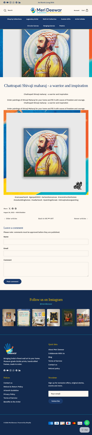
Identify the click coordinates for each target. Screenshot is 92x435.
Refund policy (54, 368)
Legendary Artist (32, 19)
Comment (8, 260)
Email (6, 248)
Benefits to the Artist (12, 402)
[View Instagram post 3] (38, 317)
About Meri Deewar (56, 349)
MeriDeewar (13, 423)
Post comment (12, 281)
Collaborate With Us (56, 353)
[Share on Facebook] (13, 208)
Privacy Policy (9, 394)
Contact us (52, 364)
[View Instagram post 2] (23, 317)
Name (6, 237)
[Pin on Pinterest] (16, 208)
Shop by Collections (14, 19)
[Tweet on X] (10, 208)
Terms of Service (55, 361)
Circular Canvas (33, 26)
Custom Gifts (65, 19)
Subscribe (56, 401)
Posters (62, 26)
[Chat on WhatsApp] (87, 422)
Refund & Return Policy (13, 387)
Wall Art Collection (49, 19)
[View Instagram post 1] (8, 317)
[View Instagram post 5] (68, 317)
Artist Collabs (80, 19)
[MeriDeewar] (46, 10)
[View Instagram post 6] (83, 317)
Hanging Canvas (49, 26)
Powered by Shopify (24, 423)
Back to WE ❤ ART (46, 218)
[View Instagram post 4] (53, 317)
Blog (50, 357)
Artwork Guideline (11, 390)
